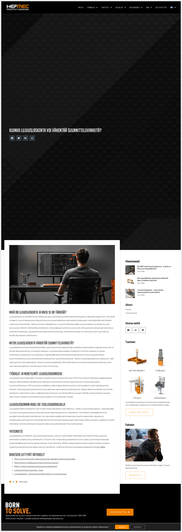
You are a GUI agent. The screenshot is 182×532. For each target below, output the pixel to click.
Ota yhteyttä (161, 7)
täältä (102, 447)
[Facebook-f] (143, 330)
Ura (147, 7)
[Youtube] (128, 330)
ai (13, 482)
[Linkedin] (136, 330)
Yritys (80, 7)
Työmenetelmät (131, 313)
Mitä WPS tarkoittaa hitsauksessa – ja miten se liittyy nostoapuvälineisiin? (154, 267)
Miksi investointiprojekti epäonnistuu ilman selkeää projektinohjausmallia (44, 459)
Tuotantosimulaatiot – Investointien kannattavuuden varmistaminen (150, 291)
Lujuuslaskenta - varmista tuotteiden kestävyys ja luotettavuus (40, 474)
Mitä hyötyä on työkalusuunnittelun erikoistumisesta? (36, 462)
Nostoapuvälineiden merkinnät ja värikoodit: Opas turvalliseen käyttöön (153, 279)
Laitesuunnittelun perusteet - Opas (28, 470)
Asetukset (137, 527)
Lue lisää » (141, 271)
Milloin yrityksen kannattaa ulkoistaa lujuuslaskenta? (35, 466)
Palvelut (119, 7)
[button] (12, 138)
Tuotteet (105, 7)
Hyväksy (122, 527)
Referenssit (135, 7)
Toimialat (91, 7)
